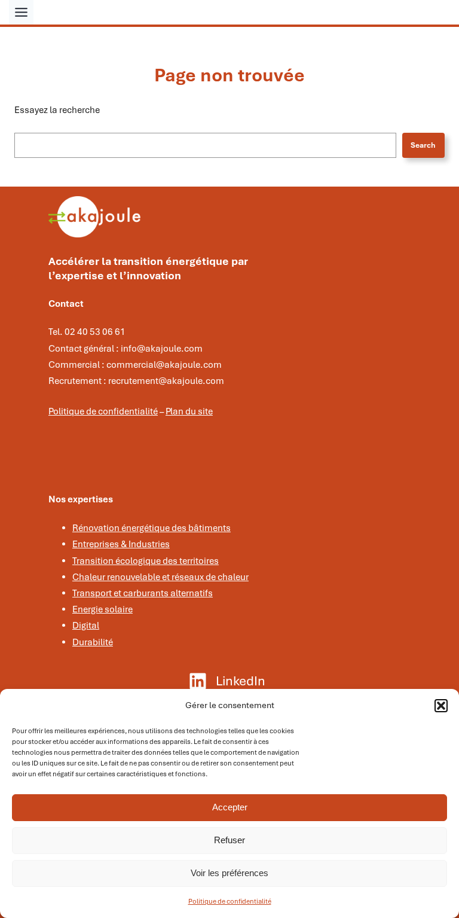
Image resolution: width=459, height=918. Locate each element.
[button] (441, 706)
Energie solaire (102, 609)
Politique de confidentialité (229, 901)
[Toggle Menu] (21, 12)
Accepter (229, 807)
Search (423, 145)
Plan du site (189, 411)
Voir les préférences (229, 873)
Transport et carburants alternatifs (142, 593)
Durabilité (92, 642)
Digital (85, 626)
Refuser (229, 840)
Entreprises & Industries (121, 544)
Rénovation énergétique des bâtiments (151, 528)
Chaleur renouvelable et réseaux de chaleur (160, 577)
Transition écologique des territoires (145, 561)
